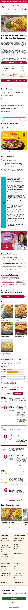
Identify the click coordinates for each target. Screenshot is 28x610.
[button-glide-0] (11, 151)
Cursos (18, 9)
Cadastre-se (18, 393)
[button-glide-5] (19, 151)
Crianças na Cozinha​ (18, 551)
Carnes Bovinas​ (17, 571)
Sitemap (3, 558)
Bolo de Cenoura (5, 568)
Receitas (12, 9)
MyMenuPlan (20, 281)
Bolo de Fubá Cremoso (6, 571)
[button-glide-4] (17, 151)
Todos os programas (18, 553)
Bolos (15, 566)
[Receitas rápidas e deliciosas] (14, 140)
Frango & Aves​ (17, 573)
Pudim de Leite (4, 566)
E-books (25, 9)
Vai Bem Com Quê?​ (18, 546)
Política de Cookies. (14, 595)
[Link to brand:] (23, 18)
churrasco (22, 284)
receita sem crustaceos (8, 281)
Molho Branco (4, 580)
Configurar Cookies (14, 607)
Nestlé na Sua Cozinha (19, 538)
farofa (4, 284)
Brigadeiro (3, 582)
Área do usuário (5, 549)
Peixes (15, 580)
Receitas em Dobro (18, 540)
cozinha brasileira (13, 284)
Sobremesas (17, 568)
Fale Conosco (4, 552)
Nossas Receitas (5, 540)
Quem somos (4, 538)
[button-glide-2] (14, 151)
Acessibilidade (4, 554)
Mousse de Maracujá (6, 573)
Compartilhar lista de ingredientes (16, 119)
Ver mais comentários (14, 500)
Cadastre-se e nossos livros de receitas (14, 1)
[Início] (4, 7)
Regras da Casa (4, 556)
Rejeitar (14, 602)
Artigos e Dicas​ (4, 545)
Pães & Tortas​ (17, 577)
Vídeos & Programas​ (6, 547)
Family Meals (6, 287)
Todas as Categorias (18, 582)
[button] (20, 80)
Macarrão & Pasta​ (18, 575)
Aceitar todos (14, 598)
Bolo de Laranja (4, 577)
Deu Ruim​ (16, 548)
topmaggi (5, 278)
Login (8, 393)
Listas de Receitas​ (5, 543)
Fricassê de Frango (5, 575)
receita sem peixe (14, 278)
